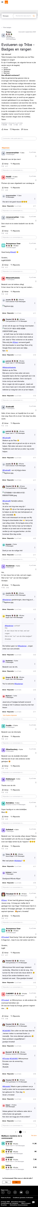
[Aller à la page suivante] (25, 1132)
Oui (16, 1182)
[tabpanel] (19, 641)
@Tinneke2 (5, 937)
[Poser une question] (33, 1202)
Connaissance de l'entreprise (9, 1203)
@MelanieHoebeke (9, 367)
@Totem (15, 342)
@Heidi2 (13, 252)
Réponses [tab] (5, 148)
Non (6, 1182)
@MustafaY (6, 1086)
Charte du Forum (6, 1197)
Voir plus (34, 1135)
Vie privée (4, 1205)
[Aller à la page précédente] (16, 1132)
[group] (4, 125)
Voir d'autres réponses (10, 715)
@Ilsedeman (6, 600)
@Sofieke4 (18, 861)
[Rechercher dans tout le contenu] (33, 16)
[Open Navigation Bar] (2, 2)
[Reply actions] (35, 199)
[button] (4, 206)
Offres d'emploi (26, 1203)
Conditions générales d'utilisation (23, 1197)
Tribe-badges (7, 27)
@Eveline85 (6, 438)
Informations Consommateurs (19, 1205)
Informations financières (18, 1202)
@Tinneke (5, 1059)
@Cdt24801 (6, 1031)
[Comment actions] (36, 156)
